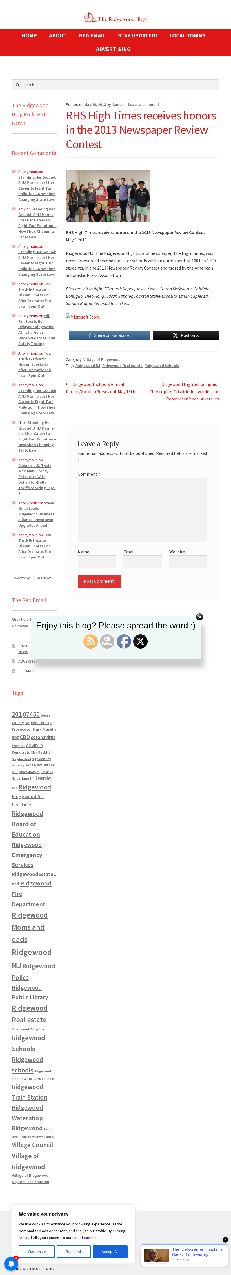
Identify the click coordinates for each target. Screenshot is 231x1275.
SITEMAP (26, 670)
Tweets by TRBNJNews (32, 577)
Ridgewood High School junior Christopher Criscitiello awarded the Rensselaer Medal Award (184, 391)
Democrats (21, 752)
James (117, 104)
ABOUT (57, 35)
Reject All (74, 1251)
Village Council (32, 1145)
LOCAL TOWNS (187, 35)
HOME (29, 35)
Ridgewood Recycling (28, 1029)
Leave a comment (143, 104)
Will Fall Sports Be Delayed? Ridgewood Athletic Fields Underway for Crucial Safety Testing (36, 329)
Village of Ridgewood (102, 359)
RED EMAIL (92, 35)
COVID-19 (18, 746)
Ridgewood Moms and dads (30, 927)
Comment (89, 474)
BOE (15, 737)
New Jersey (44, 764)
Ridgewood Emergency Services (27, 855)
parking (22, 778)
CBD (25, 737)
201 (17, 714)
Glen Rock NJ (40, 752)
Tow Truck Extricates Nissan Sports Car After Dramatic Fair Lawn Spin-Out (34, 295)
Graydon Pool (21, 759)
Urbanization (21, 1136)
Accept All (110, 1251)
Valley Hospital (43, 1137)
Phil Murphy (40, 778)
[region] (73, 1234)
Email (129, 552)
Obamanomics (29, 772)
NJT (15, 772)
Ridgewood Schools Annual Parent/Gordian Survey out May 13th (100, 387)
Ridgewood (35, 787)
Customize (37, 1251)
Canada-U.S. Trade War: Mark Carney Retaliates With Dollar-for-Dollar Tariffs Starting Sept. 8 (37, 479)
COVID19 (34, 745)
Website (177, 552)
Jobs (29, 765)
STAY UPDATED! (137, 35)
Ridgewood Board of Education (27, 824)
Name (83, 552)
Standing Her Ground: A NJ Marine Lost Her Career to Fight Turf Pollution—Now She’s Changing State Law (37, 188)
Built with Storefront (32, 1268)
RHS (15, 788)
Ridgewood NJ (87, 365)
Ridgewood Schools (162, 365)
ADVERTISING (113, 48)
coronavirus (43, 737)
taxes (48, 1129)
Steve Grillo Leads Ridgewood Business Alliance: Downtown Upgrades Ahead (36, 514)
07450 (31, 714)
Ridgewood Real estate (122, 365)
